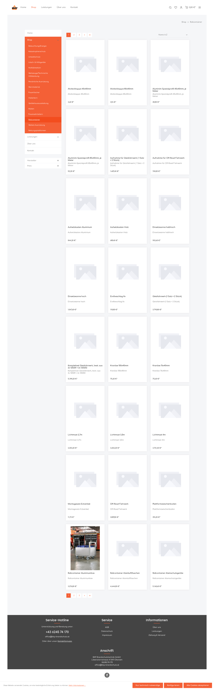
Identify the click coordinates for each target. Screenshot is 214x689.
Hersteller (31, 160)
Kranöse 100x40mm (119, 366)
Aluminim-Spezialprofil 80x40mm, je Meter (84, 159)
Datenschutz (107, 631)
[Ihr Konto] (181, 7)
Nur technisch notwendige (148, 685)
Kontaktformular (65, 641)
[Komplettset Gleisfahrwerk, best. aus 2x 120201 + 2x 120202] (85, 341)
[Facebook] (107, 675)
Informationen (157, 620)
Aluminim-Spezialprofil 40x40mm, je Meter (169, 90)
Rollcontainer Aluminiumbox (81, 573)
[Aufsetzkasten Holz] (127, 202)
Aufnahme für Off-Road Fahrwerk (169, 158)
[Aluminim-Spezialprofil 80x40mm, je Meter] (85, 133)
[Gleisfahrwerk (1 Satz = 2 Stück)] (170, 271)
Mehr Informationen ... (77, 685)
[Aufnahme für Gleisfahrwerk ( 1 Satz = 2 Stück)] (127, 133)
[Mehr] (199, 7)
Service (107, 620)
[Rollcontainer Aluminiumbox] (85, 548)
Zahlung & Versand (156, 635)
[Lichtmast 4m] (170, 410)
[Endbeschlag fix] (127, 271)
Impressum (107, 635)
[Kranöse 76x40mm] (170, 341)
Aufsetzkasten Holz (119, 227)
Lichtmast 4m (159, 435)
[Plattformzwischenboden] (170, 479)
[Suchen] (170, 7)
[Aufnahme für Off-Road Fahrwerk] (170, 133)
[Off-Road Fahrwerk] (127, 479)
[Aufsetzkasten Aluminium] (85, 202)
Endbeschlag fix (117, 296)
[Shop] (34, 7)
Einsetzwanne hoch (77, 296)
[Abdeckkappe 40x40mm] (85, 64)
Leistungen (157, 631)
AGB (107, 627)
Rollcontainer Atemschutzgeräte (168, 573)
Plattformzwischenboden (164, 504)
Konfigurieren (173, 685)
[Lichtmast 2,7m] (85, 410)
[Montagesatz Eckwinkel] (85, 479)
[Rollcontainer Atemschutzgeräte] (170, 548)
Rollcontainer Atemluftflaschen (125, 573)
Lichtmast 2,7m (75, 435)
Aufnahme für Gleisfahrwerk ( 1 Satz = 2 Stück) (127, 159)
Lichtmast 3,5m (117, 435)
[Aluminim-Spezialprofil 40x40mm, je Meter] (170, 64)
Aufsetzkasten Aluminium (80, 227)
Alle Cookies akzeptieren (198, 685)
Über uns (157, 627)
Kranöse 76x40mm (161, 366)
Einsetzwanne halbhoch (164, 227)
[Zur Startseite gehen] (14, 7)
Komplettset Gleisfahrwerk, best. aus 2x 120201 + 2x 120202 (85, 367)
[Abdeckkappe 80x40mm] (127, 64)
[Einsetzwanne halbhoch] (170, 202)
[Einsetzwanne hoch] (85, 271)
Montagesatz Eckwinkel (79, 504)
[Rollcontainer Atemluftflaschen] (127, 548)
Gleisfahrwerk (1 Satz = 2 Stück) (167, 296)
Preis (29, 166)
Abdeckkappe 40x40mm (79, 89)
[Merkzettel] (175, 7)
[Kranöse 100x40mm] (127, 341)
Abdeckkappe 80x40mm (121, 89)
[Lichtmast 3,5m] (127, 410)
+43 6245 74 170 (57, 632)
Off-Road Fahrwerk (119, 504)
